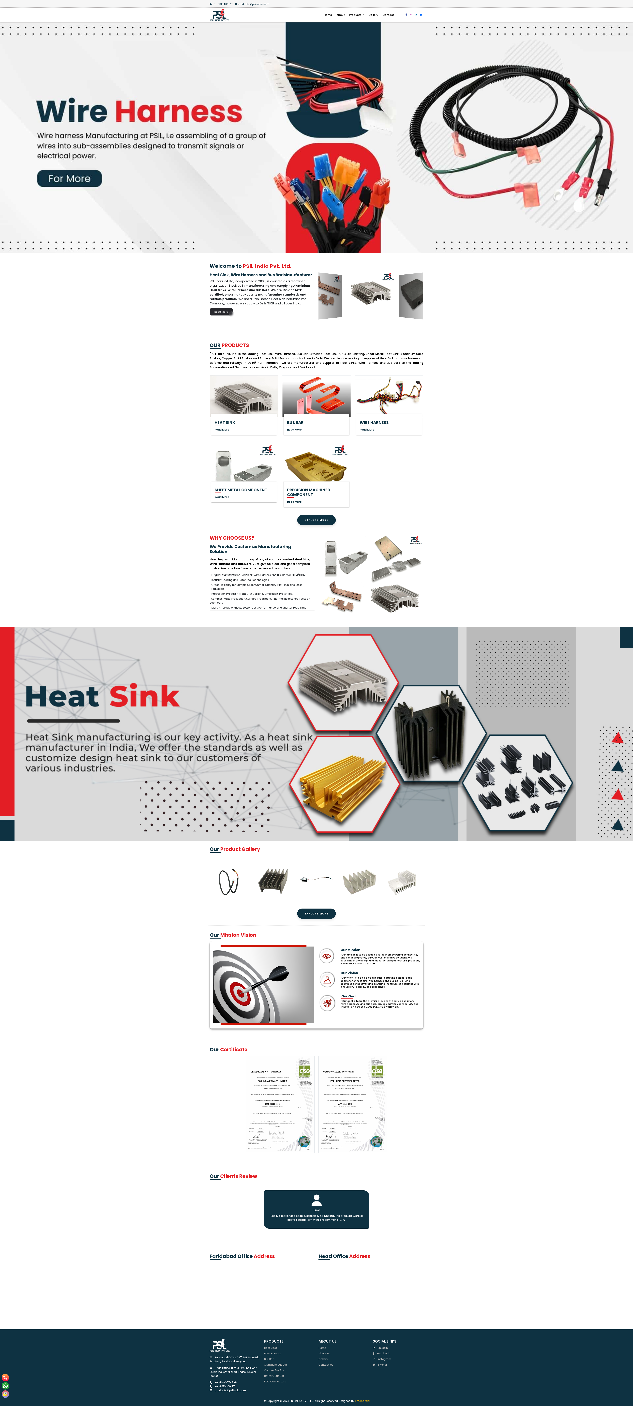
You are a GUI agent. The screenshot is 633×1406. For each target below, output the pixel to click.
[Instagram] (411, 15)
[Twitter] (421, 15)
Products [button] (355, 15)
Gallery (373, 15)
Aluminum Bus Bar (275, 1365)
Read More (221, 312)
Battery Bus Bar (274, 1376)
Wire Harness (272, 1353)
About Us (324, 1353)
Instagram (384, 1359)
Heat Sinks (270, 1348)
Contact (388, 15)
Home (328, 15)
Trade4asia (362, 1401)
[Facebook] (406, 15)
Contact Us (325, 1365)
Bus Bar (269, 1359)
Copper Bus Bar (274, 1370)
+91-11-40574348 (225, 1382)
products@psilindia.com (253, 4)
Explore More (316, 520)
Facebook (383, 1353)
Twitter (382, 1365)
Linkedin (382, 1348)
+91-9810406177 (222, 4)
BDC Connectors (275, 1381)
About (340, 15)
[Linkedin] (416, 15)
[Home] (219, 15)
